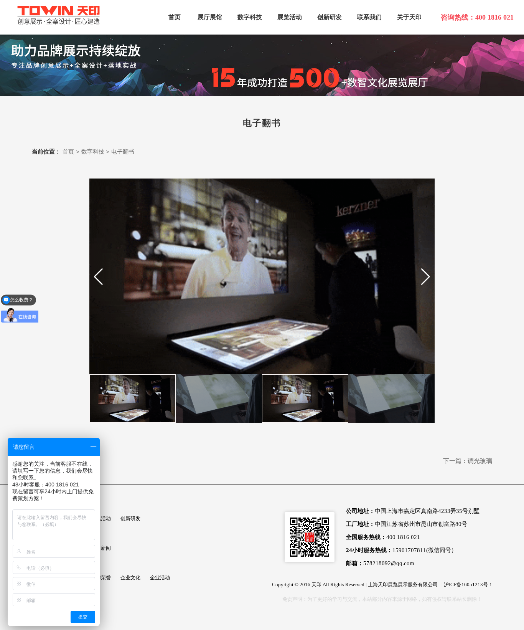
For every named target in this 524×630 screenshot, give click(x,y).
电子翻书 (122, 152)
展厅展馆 (210, 17)
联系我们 (369, 17)
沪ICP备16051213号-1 (468, 584)
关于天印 (409, 17)
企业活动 (160, 577)
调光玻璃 (480, 461)
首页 (174, 17)
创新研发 (329, 17)
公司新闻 (101, 548)
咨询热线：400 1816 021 (477, 17)
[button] (98, 276)
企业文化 (130, 577)
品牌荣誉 (101, 577)
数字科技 (249, 17)
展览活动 (289, 17)
